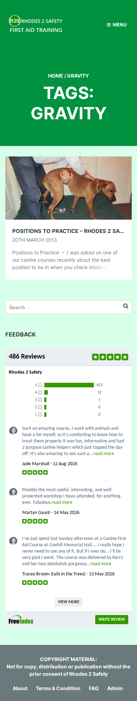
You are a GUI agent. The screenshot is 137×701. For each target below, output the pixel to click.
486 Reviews (27, 356)
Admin (115, 688)
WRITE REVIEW (111, 619)
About (20, 688)
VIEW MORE (68, 602)
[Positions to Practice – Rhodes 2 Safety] (68, 188)
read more (103, 453)
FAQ (94, 688)
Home (55, 76)
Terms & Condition (58, 688)
